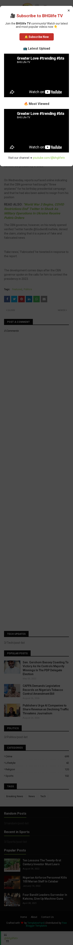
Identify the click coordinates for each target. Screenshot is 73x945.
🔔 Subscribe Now (37, 36)
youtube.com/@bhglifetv (49, 157)
